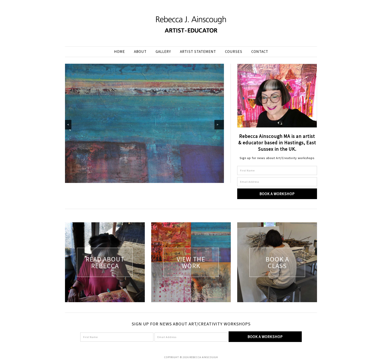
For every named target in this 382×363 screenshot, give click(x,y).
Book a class (277, 262)
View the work (191, 262)
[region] (144, 123)
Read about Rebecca (105, 262)
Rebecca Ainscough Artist (191, 24)
